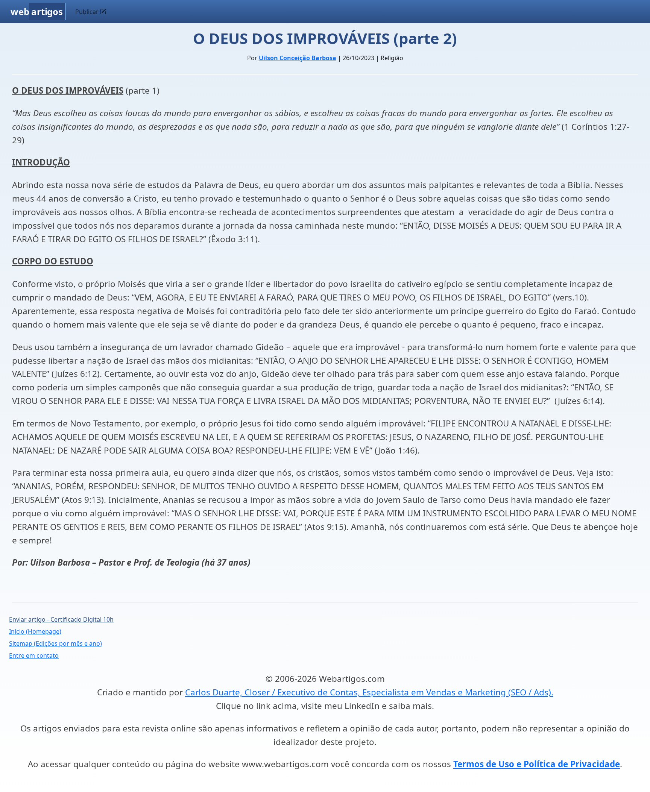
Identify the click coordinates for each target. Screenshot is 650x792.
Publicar (87, 12)
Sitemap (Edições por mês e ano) (55, 643)
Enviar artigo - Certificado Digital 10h (61, 619)
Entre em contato (34, 655)
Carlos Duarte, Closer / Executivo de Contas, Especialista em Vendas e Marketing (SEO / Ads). (369, 692)
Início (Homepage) (35, 631)
